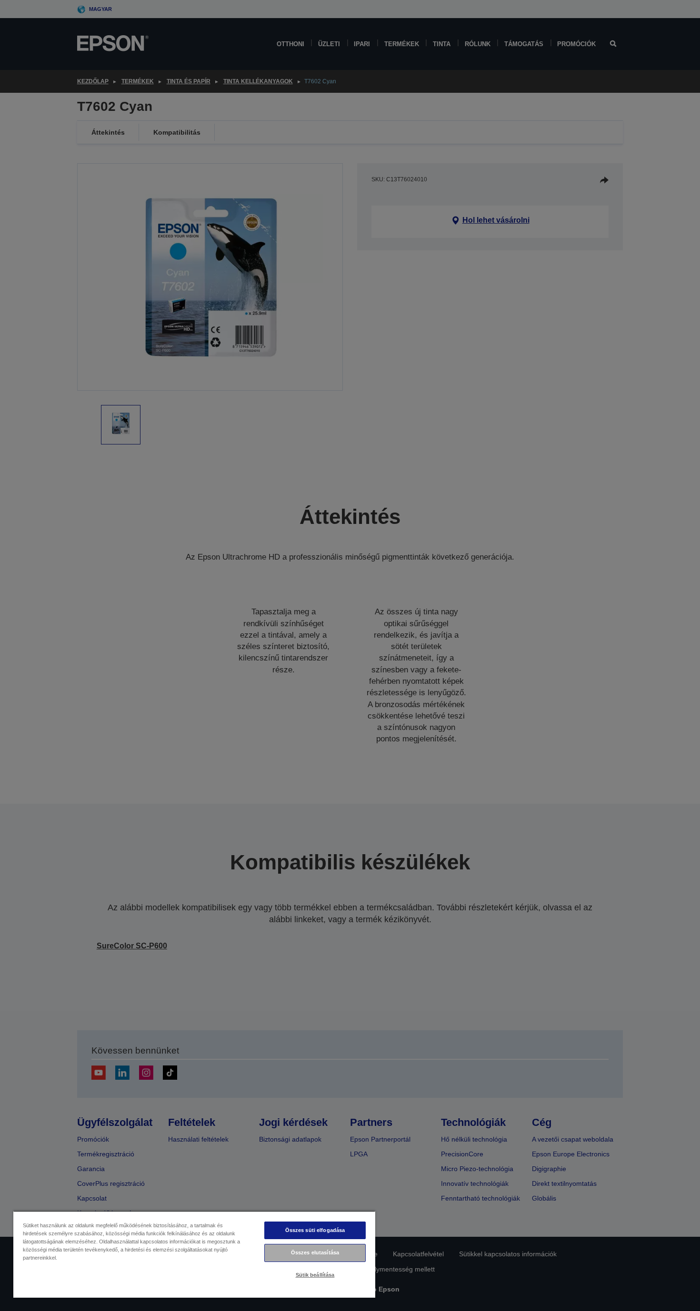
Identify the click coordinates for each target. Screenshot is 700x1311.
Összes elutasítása (315, 1252)
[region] (194, 1254)
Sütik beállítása (315, 1275)
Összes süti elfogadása (315, 1230)
